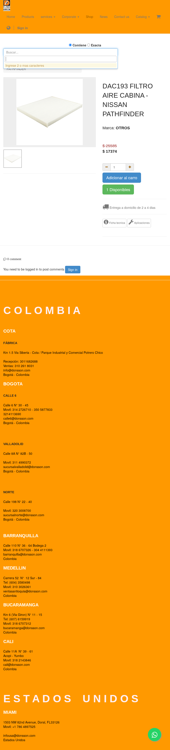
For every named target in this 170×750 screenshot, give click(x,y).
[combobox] (60, 59)
